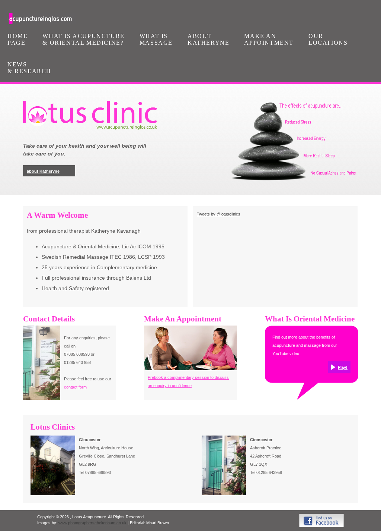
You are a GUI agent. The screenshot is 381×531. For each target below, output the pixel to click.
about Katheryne (43, 171)
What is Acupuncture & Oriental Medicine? (83, 39)
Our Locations (328, 39)
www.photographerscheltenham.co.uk (92, 523)
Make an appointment (269, 39)
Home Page (17, 39)
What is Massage (156, 39)
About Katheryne (208, 39)
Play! (343, 367)
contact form (75, 387)
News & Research (29, 67)
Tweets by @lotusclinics (218, 214)
